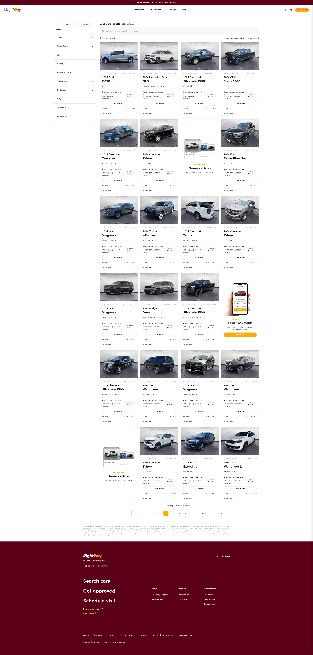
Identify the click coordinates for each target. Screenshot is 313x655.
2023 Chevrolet (111, 154)
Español (86, 635)
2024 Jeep (108, 231)
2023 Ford (108, 77)
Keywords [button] (62, 116)
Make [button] (59, 37)
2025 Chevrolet (111, 385)
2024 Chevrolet (192, 77)
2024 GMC (230, 77)
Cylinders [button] (61, 90)
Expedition (191, 466)
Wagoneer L (111, 235)
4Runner (149, 235)
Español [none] (104, 566)
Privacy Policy (114, 635)
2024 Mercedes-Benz (155, 77)
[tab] (117, 68)
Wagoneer (109, 312)
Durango (149, 312)
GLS (146, 81)
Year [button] (59, 55)
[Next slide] (135, 56)
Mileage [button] (61, 64)
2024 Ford (230, 154)
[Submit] (103, 31)
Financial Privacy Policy (147, 635)
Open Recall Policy (185, 635)
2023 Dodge (150, 308)
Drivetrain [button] (62, 81)
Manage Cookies (167, 635)
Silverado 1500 (194, 81)
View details (118, 103)
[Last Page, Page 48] (221, 513)
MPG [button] (59, 99)
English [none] (91, 566)
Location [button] (61, 108)
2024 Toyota (150, 231)
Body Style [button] (62, 46)
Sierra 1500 (232, 81)
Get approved (240, 335)
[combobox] (179, 31)
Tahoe (147, 158)
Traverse (108, 158)
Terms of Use (129, 635)
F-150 (106, 81)
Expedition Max (235, 158)
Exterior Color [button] (64, 72)
